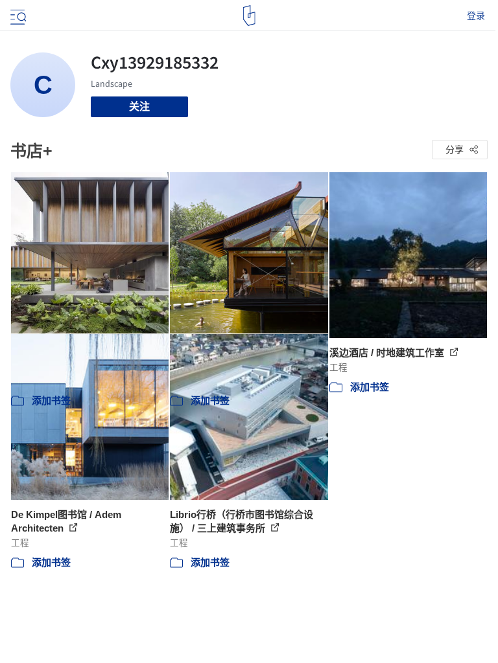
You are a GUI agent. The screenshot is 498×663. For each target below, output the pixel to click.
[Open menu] (17, 15)
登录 (476, 15)
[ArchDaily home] (249, 15)
